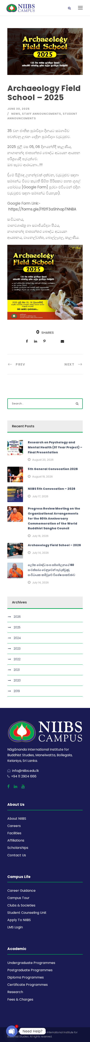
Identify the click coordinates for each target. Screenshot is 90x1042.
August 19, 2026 (42, 477)
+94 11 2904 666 (23, 776)
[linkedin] (15, 786)
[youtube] (23, 786)
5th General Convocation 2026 (53, 469)
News (15, 114)
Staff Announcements (41, 114)
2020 (17, 680)
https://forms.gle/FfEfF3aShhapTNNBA (42, 209)
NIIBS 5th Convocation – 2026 (51, 489)
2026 (17, 617)
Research (15, 992)
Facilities (14, 833)
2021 (17, 670)
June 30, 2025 (18, 109)
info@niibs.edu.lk (25, 770)
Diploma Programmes (25, 977)
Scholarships (17, 847)
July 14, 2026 (40, 553)
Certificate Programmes (27, 984)
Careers (14, 825)
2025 (17, 627)
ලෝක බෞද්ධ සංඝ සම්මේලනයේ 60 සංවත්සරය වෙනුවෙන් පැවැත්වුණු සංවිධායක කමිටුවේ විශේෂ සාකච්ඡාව (51, 570)
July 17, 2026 (40, 496)
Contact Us (16, 855)
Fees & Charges (20, 999)
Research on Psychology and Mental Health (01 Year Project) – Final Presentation (55, 447)
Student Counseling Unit (26, 912)
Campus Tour (18, 897)
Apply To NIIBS (19, 920)
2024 (17, 638)
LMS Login (15, 927)
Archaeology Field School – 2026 (54, 545)
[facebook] (8, 786)
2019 (17, 691)
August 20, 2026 (43, 460)
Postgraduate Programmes (30, 970)
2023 (17, 649)
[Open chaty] (11, 1031)
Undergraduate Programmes (31, 962)
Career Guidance (21, 890)
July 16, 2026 (40, 536)
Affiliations (15, 840)
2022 (17, 659)
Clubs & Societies (21, 905)
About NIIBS (16, 818)
